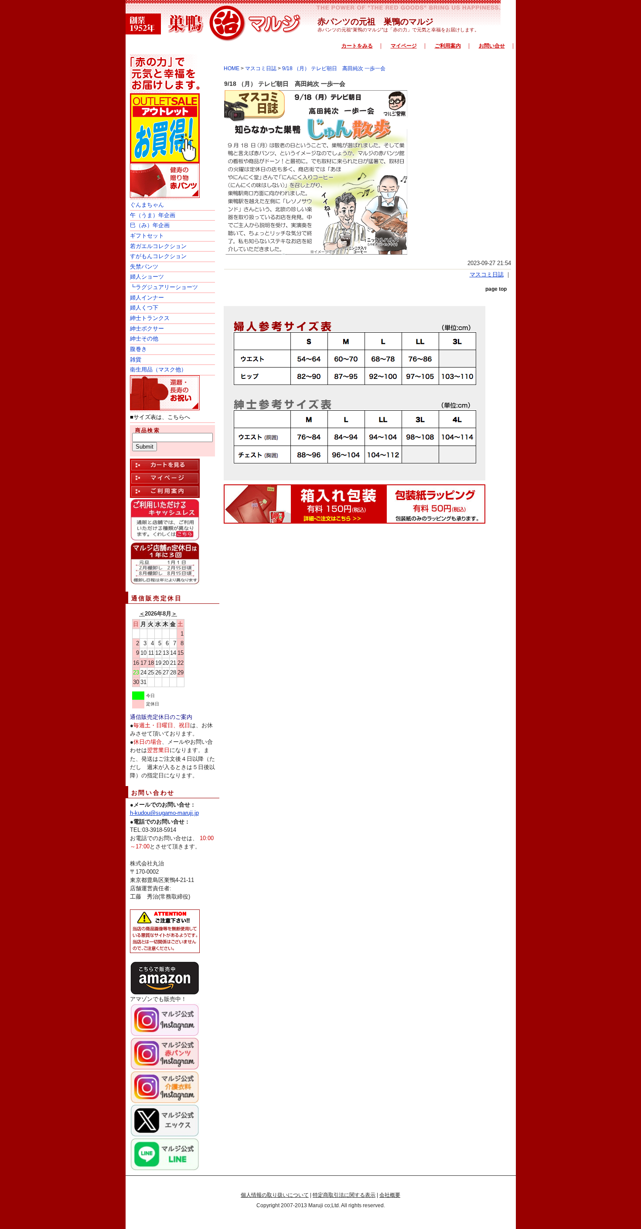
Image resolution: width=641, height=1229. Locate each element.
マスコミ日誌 (260, 68)
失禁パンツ (144, 266)
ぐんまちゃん (147, 204)
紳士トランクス (150, 318)
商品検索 (147, 430)
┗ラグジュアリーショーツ (164, 287)
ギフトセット (147, 235)
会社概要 (389, 1195)
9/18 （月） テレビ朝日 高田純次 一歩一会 (333, 68)
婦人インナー (147, 297)
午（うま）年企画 (152, 215)
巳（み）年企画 (150, 225)
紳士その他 (144, 338)
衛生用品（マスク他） (158, 369)
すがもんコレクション (158, 256)
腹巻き (138, 349)
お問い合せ (492, 46)
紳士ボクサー (147, 328)
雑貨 (135, 359)
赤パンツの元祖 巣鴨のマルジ (375, 21)
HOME (231, 68)
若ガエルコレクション (158, 246)
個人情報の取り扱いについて (275, 1195)
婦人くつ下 (144, 307)
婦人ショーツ (147, 276)
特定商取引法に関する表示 (344, 1195)
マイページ (404, 46)
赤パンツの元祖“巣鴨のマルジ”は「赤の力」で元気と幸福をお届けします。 (398, 29)
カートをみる (357, 46)
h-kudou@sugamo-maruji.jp (164, 813)
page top (496, 289)
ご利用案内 (448, 46)
